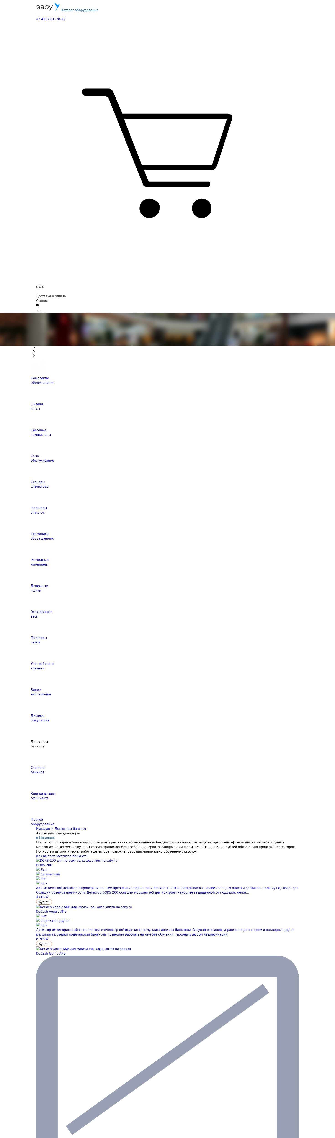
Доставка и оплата (51, 296)
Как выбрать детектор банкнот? (61, 856)
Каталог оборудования (79, 10)
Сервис (42, 300)
